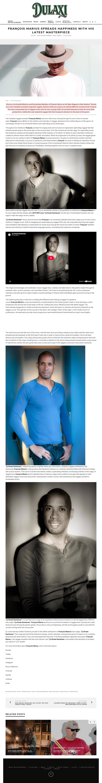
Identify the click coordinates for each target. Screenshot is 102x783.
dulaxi (19, 691)
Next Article (82, 701)
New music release (54, 691)
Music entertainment (42, 691)
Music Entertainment (14, 21)
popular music (64, 691)
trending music (74, 691)
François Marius (27, 691)
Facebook (9, 658)
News (36, 22)
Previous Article (20, 701)
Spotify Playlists (67, 21)
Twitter (8, 654)
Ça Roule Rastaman (11, 691)
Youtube (9, 671)
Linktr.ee (9, 679)
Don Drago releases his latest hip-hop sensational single (31, 703)
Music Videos (51, 21)
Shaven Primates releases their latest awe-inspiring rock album (70, 703)
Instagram (9, 662)
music (34, 691)
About (85, 22)
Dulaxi (33, 35)
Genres (43, 22)
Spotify (8, 675)
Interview (27, 22)
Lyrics (58, 22)
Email (8, 683)
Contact (77, 22)
